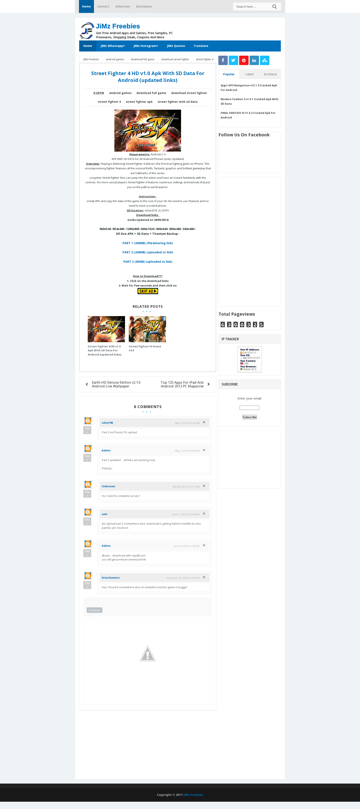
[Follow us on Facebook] (223, 60)
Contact (103, 6)
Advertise (122, 6)
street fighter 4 (109, 102)
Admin (106, 450)
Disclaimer (144, 6)
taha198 (107, 423)
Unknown (108, 486)
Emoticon (94, 610)
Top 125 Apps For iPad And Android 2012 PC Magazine (182, 384)
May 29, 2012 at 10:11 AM (186, 486)
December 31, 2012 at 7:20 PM (183, 577)
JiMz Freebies (118, 26)
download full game (151, 93)
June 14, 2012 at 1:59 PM (187, 546)
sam (104, 514)
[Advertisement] (232, 28)
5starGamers (111, 577)
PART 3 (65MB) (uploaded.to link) (147, 262)
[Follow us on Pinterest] (244, 60)
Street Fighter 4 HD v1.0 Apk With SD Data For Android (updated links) (104, 350)
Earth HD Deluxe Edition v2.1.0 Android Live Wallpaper (116, 384)
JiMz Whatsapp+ (113, 46)
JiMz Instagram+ (146, 46)
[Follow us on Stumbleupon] (264, 60)
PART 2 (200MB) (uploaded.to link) (147, 252)
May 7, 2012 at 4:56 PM (187, 450)
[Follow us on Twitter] (233, 60)
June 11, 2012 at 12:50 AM (186, 514)
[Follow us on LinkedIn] (254, 60)
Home (86, 6)
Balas (87, 430)
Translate (201, 46)
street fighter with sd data (178, 102)
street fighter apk (139, 102)
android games (120, 93)
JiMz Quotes (176, 46)
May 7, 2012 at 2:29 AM (187, 423)
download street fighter (189, 93)
